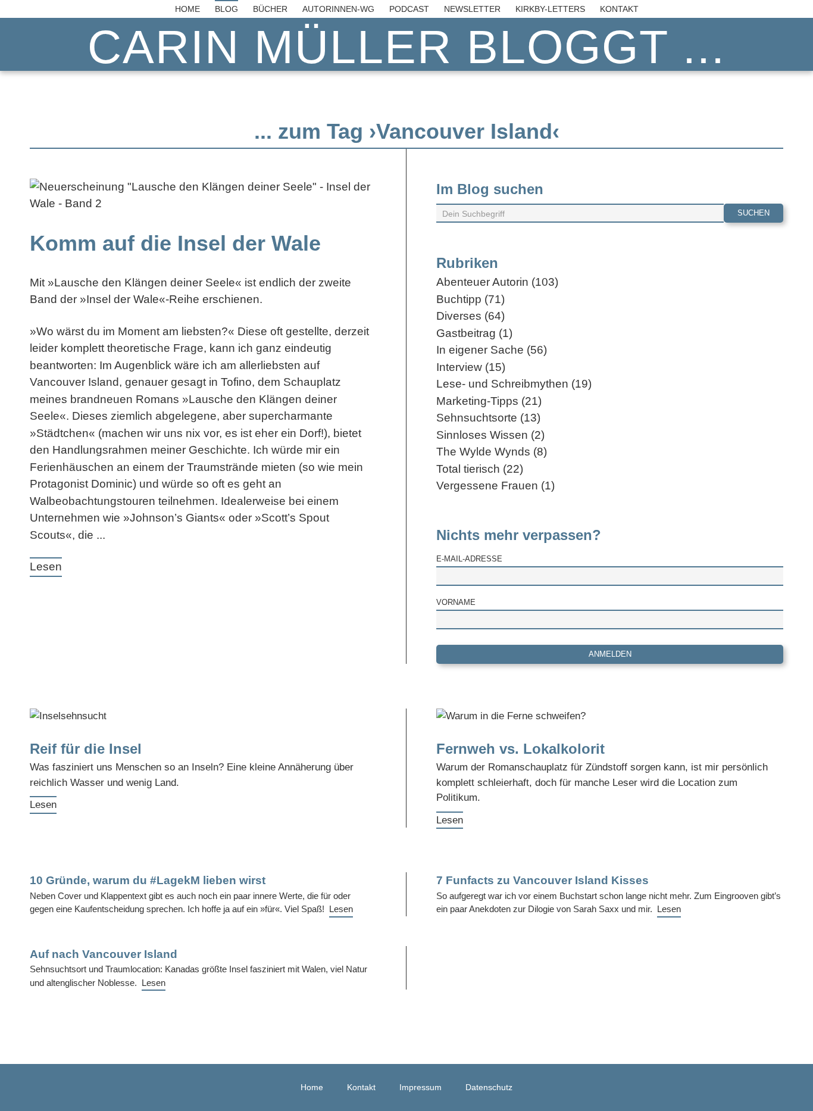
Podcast (409, 9)
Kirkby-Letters (550, 9)
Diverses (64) (470, 316)
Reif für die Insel (86, 749)
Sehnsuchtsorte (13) (488, 417)
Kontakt (619, 9)
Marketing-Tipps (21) (489, 401)
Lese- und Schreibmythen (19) (514, 383)
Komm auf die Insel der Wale (175, 243)
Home (187, 9)
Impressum (420, 1087)
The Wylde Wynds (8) (491, 451)
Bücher (270, 9)
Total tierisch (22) (479, 469)
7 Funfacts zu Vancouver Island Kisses (542, 880)
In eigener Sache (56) (491, 350)
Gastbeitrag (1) (474, 333)
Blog (226, 9)
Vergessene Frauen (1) (495, 485)
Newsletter (472, 9)
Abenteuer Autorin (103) (497, 282)
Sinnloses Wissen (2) (490, 435)
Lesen (46, 566)
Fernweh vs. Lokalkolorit (520, 749)
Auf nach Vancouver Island (103, 954)
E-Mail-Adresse (469, 558)
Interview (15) (470, 367)
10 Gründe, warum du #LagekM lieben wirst (147, 880)
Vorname (456, 602)
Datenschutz (488, 1087)
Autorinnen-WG (338, 9)
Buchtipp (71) (470, 299)
